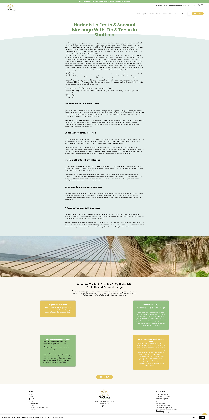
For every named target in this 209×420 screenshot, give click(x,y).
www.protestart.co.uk (42, 407)
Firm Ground (32, 409)
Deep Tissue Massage (162, 394)
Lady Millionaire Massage (163, 396)
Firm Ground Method (162, 412)
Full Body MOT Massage (163, 405)
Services (31, 398)
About (31, 396)
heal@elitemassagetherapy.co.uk (104, 401)
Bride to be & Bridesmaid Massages (166, 409)
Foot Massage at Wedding (164, 407)
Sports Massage (160, 403)
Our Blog (31, 402)
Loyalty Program (33, 403)
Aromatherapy (160, 402)
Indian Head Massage (162, 400)
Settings (194, 417)
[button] (202, 5)
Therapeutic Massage (162, 398)
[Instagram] (103, 406)
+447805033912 (104, 403)
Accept (202, 417)
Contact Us (32, 405)
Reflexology (32, 400)
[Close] (207, 417)
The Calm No (160, 411)
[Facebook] (106, 406)
